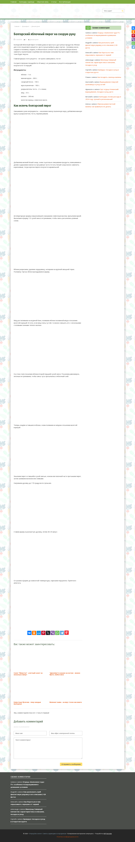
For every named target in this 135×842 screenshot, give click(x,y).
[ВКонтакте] (29, 633)
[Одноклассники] (34, 633)
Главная (13, 2)
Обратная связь (43, 2)
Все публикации (65, 2)
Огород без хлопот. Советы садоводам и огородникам (47, 834)
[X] (48, 633)
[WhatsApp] (57, 633)
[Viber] (53, 633)
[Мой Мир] (39, 633)
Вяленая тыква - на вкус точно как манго (66, 702)
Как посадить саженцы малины (109, 77)
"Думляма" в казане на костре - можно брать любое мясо (65, 674)
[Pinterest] (43, 633)
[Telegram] (62, 633)
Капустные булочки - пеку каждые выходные (27, 703)
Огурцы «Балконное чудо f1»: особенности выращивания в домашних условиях (102, 35)
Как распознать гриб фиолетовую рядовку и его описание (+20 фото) (101, 45)
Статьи (53, 2)
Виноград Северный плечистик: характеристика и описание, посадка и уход (100, 62)
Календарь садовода (26, 2)
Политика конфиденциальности (67, 837)
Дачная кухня (34, 39)
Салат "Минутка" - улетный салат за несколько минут (28, 674)
